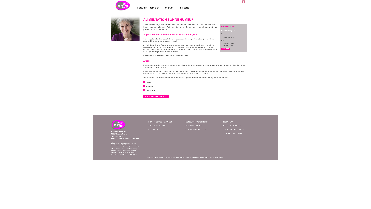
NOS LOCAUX (228, 122)
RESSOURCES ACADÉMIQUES (197, 122)
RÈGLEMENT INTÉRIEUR (232, 126)
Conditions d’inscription (233, 130)
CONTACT (169, 8)
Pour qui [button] (148, 82)
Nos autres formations (156, 96)
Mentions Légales (208, 157)
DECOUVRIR (142, 8)
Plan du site (219, 157)
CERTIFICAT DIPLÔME (194, 126)
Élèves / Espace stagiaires (160, 122)
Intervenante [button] (149, 86)
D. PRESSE (184, 8)
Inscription (153, 130)
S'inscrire (225, 48)
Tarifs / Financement (157, 126)
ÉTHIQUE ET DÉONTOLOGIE (196, 130)
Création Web (184, 157)
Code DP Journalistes (232, 133)
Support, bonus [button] (150, 90)
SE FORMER (154, 8)
